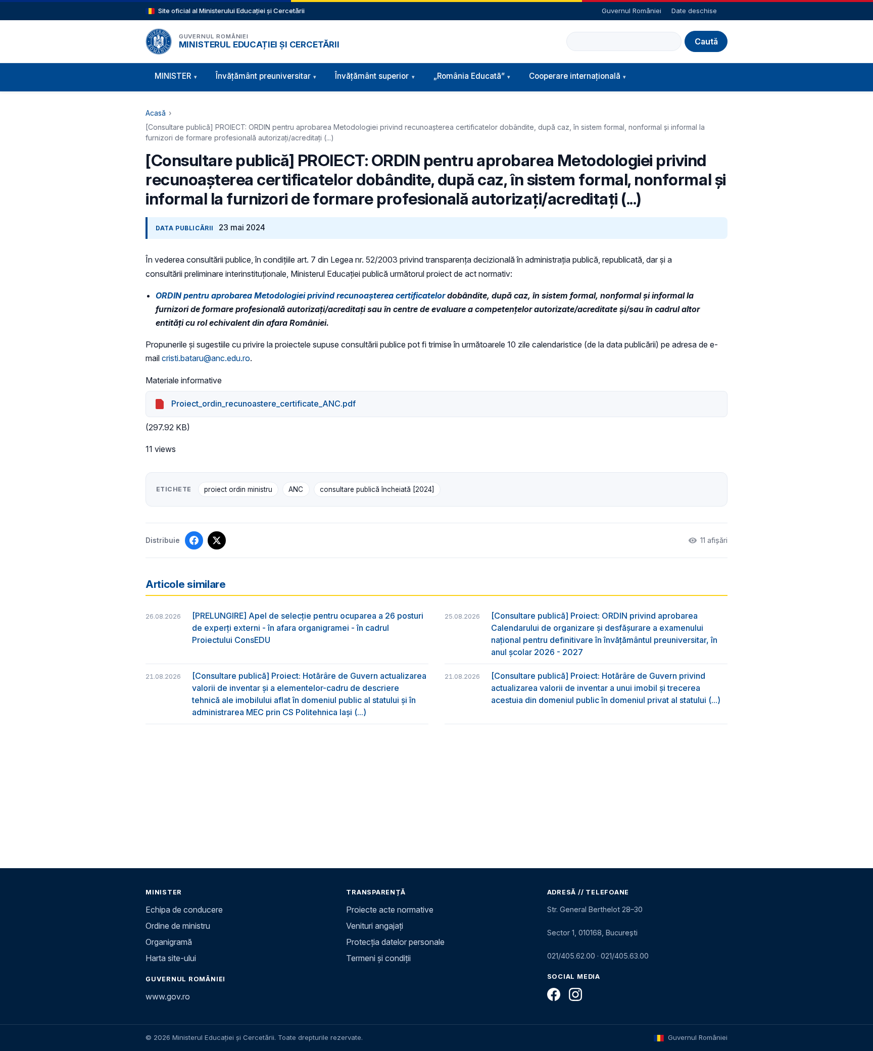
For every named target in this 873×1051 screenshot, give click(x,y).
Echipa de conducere (184, 910)
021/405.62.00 (571, 956)
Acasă (156, 113)
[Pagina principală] (159, 41)
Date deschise (694, 11)
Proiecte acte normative (389, 910)
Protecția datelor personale (395, 942)
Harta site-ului (171, 958)
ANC (295, 489)
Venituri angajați (374, 926)
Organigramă (169, 942)
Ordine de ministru (178, 926)
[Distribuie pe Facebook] (194, 540)
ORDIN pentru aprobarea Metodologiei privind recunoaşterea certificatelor (300, 295)
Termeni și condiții (378, 958)
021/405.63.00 (625, 956)
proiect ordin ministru (238, 489)
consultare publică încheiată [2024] (377, 489)
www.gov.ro (168, 996)
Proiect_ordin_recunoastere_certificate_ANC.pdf (263, 403)
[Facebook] (553, 994)
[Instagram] (575, 994)
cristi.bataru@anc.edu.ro (206, 358)
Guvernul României (631, 11)
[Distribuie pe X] (217, 540)
